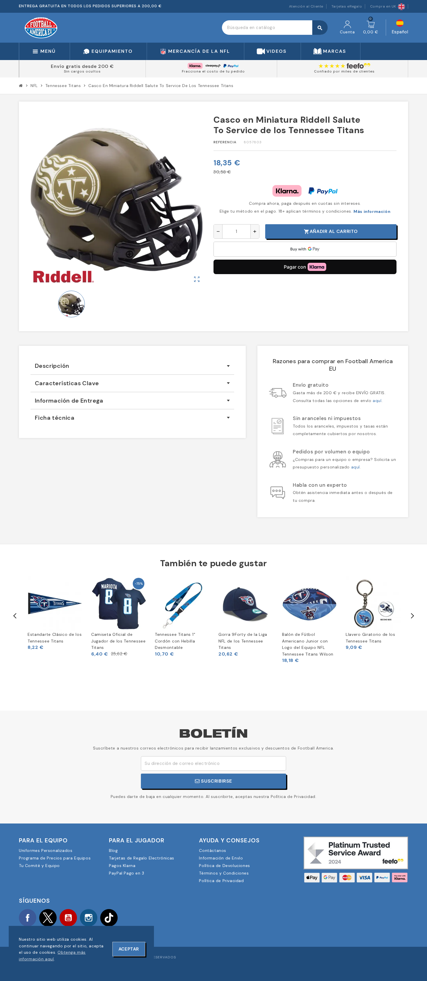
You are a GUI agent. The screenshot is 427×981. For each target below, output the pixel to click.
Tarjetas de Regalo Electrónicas (141, 858)
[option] (55, 613)
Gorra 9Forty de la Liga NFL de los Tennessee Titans (242, 641)
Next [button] (412, 616)
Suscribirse (216, 781)
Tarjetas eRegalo (346, 6)
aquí (377, 400)
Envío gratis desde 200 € (82, 66)
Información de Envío (221, 858)
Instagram (88, 917)
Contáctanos (212, 850)
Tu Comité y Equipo (39, 865)
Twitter (48, 917)
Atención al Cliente (306, 6)
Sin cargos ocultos (82, 71)
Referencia (225, 142)
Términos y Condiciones (224, 873)
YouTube (68, 917)
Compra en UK (383, 6)
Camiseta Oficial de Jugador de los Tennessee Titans (118, 641)
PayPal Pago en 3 (126, 873)
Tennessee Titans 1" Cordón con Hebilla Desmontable (175, 641)
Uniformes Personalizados (45, 850)
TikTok (109, 917)
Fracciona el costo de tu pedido (213, 71)
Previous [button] (15, 616)
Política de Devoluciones (224, 865)
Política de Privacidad (221, 880)
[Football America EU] (41, 27)
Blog (113, 850)
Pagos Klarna (122, 865)
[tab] (132, 365)
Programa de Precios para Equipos (55, 858)
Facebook (27, 917)
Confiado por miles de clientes (344, 71)
